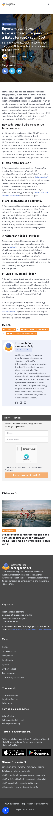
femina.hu (31, 767)
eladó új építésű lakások (13, 779)
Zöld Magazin (8, 673)
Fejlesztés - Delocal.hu (26, 809)
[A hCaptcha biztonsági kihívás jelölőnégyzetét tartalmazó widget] (26, 453)
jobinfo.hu (40, 775)
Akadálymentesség (11, 723)
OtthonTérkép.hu (10, 695)
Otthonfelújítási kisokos (13, 677)
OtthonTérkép (19, 804)
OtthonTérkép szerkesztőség (24, 344)
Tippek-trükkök (9, 651)
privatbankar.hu (9, 767)
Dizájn (5, 647)
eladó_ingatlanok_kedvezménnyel (18, 775)
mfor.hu (21, 767)
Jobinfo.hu (7, 703)
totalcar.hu (7, 771)
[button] (48, 4)
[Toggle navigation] (43, 4)
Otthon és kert (9, 669)
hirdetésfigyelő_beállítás (26, 787)
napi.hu (41, 767)
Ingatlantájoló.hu (10, 699)
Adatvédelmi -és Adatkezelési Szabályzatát (30, 629)
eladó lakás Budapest (29, 783)
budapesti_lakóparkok (36, 779)
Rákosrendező (41, 177)
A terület (14, 247)
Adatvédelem (8, 716)
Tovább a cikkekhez (24, 350)
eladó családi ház (10, 783)
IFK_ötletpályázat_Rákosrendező (23, 333)
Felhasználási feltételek (13, 720)
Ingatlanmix (10, 24)
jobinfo (17, 771)
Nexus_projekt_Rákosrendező (36, 329)
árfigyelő (26, 771)
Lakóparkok (7, 656)
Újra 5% (5, 664)
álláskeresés (7, 787)
